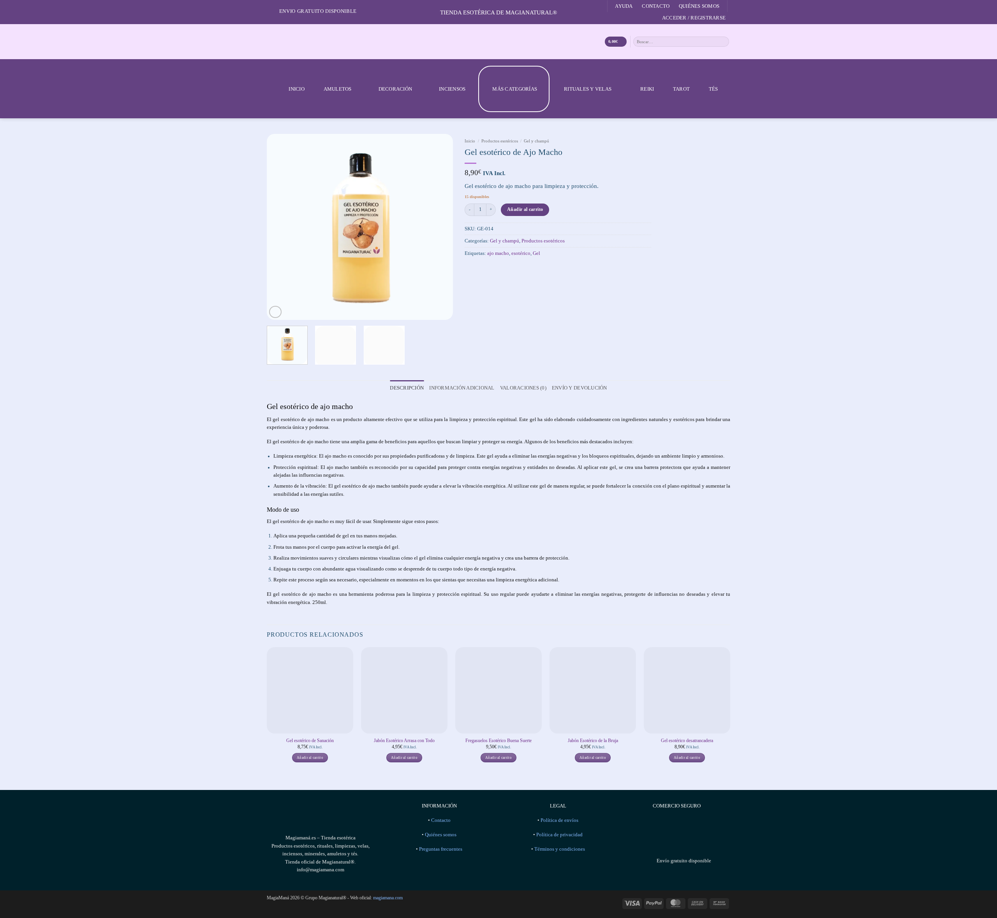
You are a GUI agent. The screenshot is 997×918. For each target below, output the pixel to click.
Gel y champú (536, 141)
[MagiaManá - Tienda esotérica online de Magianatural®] (498, 41)
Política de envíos (559, 820)
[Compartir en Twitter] (482, 269)
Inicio (297, 89)
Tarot (681, 89)
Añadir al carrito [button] (310, 758)
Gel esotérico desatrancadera (687, 740)
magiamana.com (388, 897)
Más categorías (514, 89)
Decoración (395, 89)
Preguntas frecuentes (440, 849)
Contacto (655, 6)
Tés (713, 89)
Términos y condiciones (559, 849)
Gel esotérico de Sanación (310, 740)
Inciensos (452, 89)
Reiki (647, 89)
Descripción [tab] (407, 388)
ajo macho (498, 253)
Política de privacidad (559, 834)
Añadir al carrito (525, 209)
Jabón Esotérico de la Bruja (593, 740)
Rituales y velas (587, 89)
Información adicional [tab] (461, 388)
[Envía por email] (493, 269)
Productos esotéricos (499, 141)
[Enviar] (724, 41)
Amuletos (338, 89)
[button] (693, 18)
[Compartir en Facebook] (470, 269)
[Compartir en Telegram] (504, 269)
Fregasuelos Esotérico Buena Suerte (498, 740)
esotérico (520, 253)
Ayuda (623, 6)
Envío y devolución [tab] (579, 388)
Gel (536, 253)
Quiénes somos (699, 6)
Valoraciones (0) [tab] (523, 388)
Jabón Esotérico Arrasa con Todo (404, 740)
